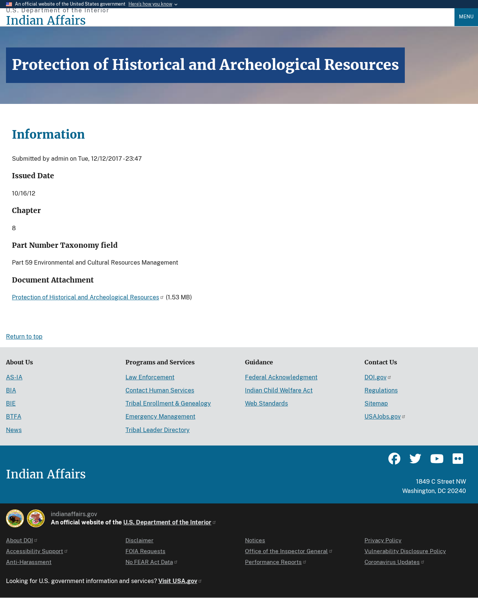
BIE (11, 403)
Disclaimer (139, 540)
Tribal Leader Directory (157, 430)
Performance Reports (273, 562)
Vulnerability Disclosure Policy (405, 551)
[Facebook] (394, 462)
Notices (255, 540)
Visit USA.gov (177, 581)
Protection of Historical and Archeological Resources (85, 297)
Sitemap (376, 403)
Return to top (24, 336)
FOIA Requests (145, 551)
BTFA (13, 416)
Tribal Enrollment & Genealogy (168, 403)
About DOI (19, 540)
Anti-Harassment (29, 562)
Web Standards (266, 403)
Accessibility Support (34, 551)
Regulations (381, 390)
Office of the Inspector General (286, 551)
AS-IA (14, 377)
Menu (466, 16)
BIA (11, 390)
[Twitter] (415, 462)
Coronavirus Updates (392, 562)
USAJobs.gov (382, 416)
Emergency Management (160, 416)
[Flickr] (457, 462)
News (14, 430)
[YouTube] (436, 462)
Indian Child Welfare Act (279, 390)
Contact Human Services (159, 390)
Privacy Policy (382, 540)
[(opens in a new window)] (15, 518)
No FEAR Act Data (149, 562)
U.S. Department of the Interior (167, 522)
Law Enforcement (149, 377)
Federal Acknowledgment (281, 377)
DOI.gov (375, 377)
